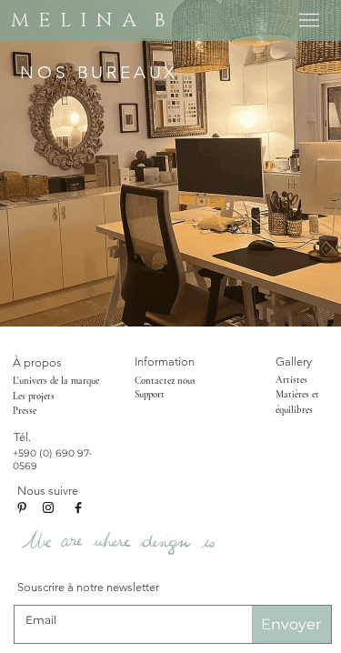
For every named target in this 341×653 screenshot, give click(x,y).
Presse (24, 411)
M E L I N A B (88, 20)
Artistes (291, 380)
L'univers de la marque (56, 381)
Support (150, 394)
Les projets (34, 396)
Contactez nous (165, 381)
